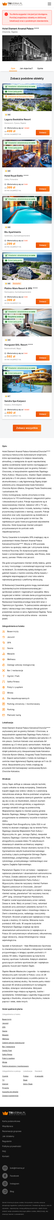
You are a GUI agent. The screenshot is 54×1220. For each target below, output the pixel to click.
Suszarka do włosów (10, 1092)
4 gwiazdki (39, 1076)
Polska (25, 1076)
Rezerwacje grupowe (11, 1131)
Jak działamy (8, 1136)
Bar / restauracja (8, 1047)
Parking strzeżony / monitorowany (15, 1066)
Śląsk (25, 1080)
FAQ (4, 1151)
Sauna (4, 1031)
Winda (4, 1062)
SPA (3, 1027)
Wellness (5, 1039)
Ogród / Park (7, 1050)
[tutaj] (43, 1211)
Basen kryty (6, 1019)
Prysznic (5, 1088)
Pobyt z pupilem (8, 1058)
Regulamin (7, 1141)
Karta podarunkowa (11, 1121)
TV (3, 1080)
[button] (13, 69)
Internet (5, 1084)
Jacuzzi (5, 1023)
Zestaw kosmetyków (10, 1096)
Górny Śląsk (28, 1084)
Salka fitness (7, 1054)
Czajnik (5, 1076)
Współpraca (7, 1126)
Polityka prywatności (11, 1146)
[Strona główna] (14, 4)
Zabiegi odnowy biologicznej (13, 1043)
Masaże (5, 1035)
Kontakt (5, 1156)
